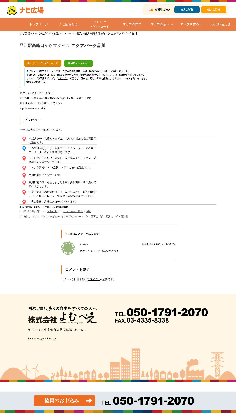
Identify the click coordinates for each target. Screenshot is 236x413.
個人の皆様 (213, 9)
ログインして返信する (165, 244)
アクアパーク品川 (41, 207)
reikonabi (52, 211)
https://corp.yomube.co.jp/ (42, 338)
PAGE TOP (227, 398)
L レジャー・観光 (73, 211)
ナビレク (62, 78)
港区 (88, 211)
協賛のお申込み (62, 400)
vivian (84, 244)
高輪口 (65, 207)
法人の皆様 (187, 9)
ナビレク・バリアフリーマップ (42, 71)
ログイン (94, 279)
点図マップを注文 (79, 63)
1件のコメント (32, 216)
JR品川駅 (29, 207)
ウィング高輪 (55, 207)
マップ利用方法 (37, 82)
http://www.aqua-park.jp (33, 108)
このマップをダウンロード (44, 63)
